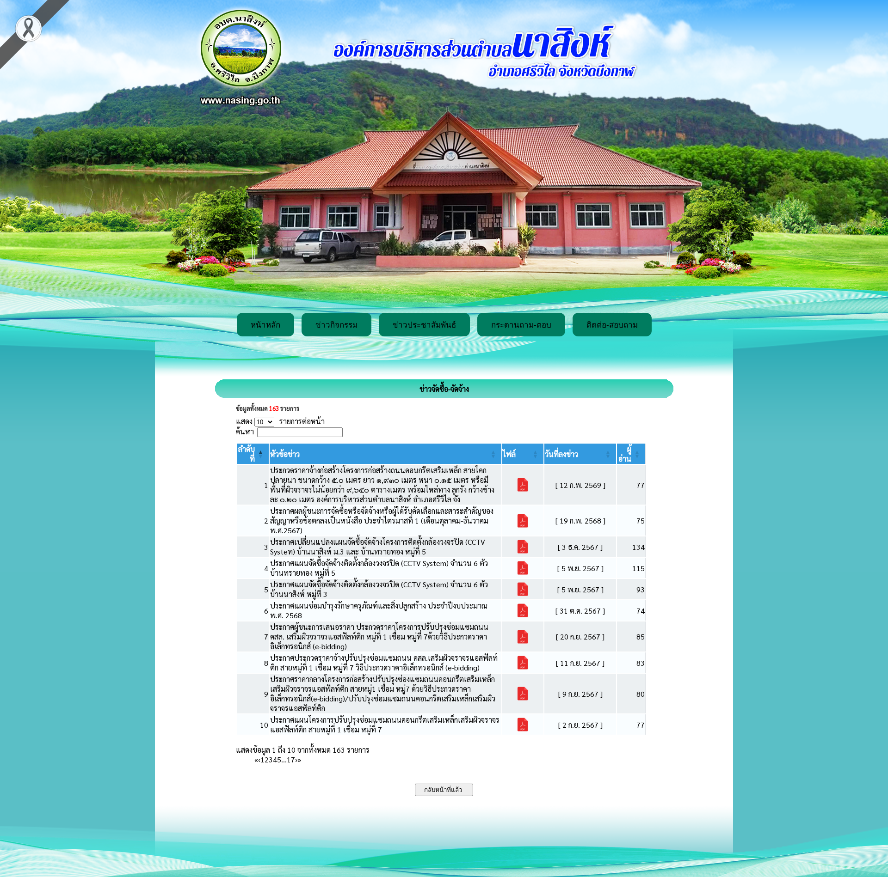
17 (291, 759)
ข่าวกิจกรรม (336, 325)
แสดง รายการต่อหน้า (280, 421)
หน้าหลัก (265, 325)
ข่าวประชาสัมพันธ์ (424, 325)
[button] (285, 454)
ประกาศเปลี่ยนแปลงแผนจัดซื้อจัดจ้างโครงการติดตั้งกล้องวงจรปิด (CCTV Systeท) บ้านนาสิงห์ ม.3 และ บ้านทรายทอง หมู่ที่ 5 (377, 546)
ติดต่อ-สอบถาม (612, 325)
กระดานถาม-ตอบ (521, 325)
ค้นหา (245, 431)
